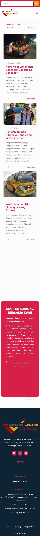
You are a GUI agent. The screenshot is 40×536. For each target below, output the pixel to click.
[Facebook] (14, 453)
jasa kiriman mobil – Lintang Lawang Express (18, 207)
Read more (30, 99)
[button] (37, 12)
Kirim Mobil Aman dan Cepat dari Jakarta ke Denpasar (19, 69)
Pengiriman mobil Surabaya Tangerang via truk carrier (19, 135)
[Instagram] (20, 453)
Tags (19, 24)
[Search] (36, 3)
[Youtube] (26, 453)
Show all (31, 27)
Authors (10, 27)
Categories (9, 24)
